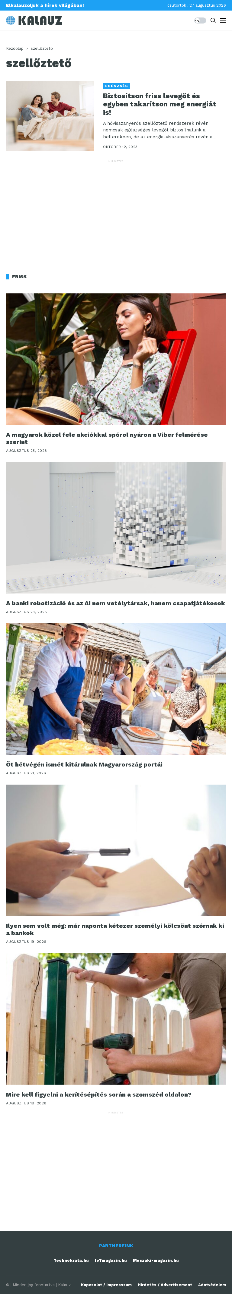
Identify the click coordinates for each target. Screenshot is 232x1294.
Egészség (116, 86)
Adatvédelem (212, 1285)
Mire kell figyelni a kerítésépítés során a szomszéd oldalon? (99, 1094)
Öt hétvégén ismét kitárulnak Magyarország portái (84, 764)
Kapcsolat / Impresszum (106, 1285)
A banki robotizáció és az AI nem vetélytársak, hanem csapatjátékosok (115, 603)
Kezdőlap (15, 48)
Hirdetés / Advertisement (165, 1285)
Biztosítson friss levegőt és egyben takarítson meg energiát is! (159, 104)
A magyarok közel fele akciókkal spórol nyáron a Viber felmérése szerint (107, 438)
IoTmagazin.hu (111, 1260)
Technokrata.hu (71, 1260)
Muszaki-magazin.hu (156, 1260)
